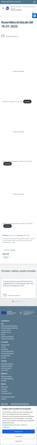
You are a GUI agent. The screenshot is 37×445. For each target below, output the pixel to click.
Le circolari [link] (4, 391)
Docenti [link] (6, 257)
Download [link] (27, 101)
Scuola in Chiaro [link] (6, 330)
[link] (34, 15)
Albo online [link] (4, 387)
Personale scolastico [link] (7, 364)
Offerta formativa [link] (6, 376)
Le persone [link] (4, 349)
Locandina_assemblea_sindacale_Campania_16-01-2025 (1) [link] (17, 223)
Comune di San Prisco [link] (7, 339)
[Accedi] (34, 2)
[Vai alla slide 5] (20, 301)
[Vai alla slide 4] (18, 301)
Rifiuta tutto (18, 441)
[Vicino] (35, 407)
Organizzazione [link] (5, 355)
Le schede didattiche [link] (7, 378)
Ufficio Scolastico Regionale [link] (9, 326)
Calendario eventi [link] (6, 393)
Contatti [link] (3, 399)
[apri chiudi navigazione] (3, 8)
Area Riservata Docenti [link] (8, 397)
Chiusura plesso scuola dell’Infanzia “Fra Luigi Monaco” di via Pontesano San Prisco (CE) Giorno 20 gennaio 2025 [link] (18, 283)
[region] (18, 425)
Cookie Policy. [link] (6, 427)
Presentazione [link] (5, 345)
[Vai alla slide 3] (16, 301)
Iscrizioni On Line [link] (6, 332)
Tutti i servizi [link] (4, 370)
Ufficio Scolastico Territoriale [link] (9, 328)
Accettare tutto (18, 431)
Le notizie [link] (4, 389)
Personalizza (18, 436)
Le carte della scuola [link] (7, 353)
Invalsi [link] (3, 334)
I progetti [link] (3, 381)
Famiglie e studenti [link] (6, 366)
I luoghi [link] (3, 347)
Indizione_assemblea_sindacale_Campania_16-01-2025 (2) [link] (17, 161)
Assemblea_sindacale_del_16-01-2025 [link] (12, 101)
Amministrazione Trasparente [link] (20, 404)
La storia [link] (3, 357)
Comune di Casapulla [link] (7, 336)
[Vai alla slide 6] (22, 301)
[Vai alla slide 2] (14, 301)
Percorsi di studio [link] (6, 368)
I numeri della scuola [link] (7, 351)
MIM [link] (2, 324)
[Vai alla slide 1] (12, 301)
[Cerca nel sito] (32, 13)
